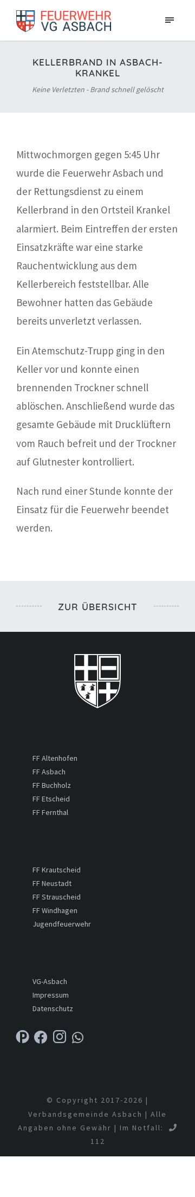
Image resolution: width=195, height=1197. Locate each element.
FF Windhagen (54, 910)
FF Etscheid (51, 799)
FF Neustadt (52, 883)
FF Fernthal (50, 812)
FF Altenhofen (54, 758)
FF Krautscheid (56, 870)
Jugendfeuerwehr (61, 924)
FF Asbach (49, 772)
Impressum (50, 995)
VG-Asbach (49, 981)
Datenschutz (52, 1008)
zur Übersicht (98, 606)
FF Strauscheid (56, 897)
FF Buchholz (51, 785)
